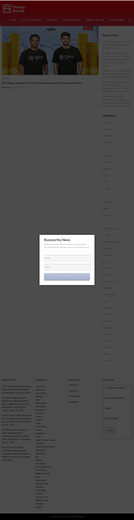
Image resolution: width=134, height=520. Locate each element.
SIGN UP (67, 277)
